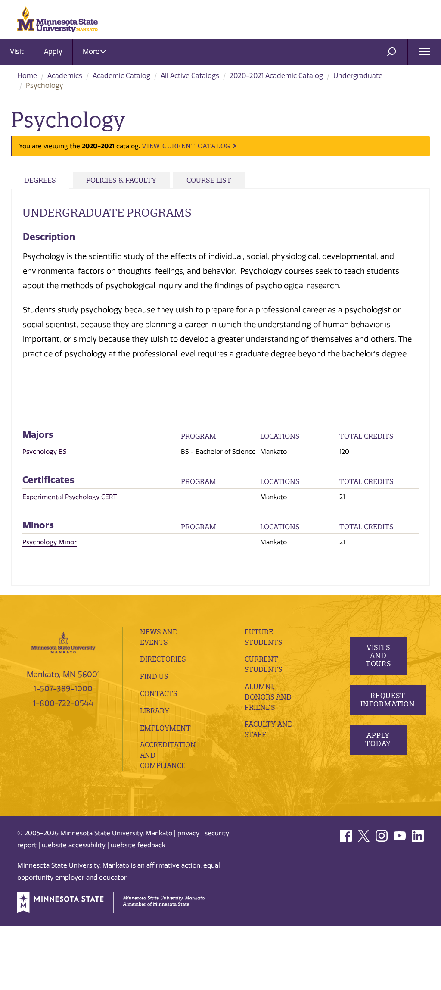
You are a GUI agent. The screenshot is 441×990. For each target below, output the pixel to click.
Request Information (387, 699)
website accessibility (74, 845)
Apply (53, 51)
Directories (163, 659)
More (92, 51)
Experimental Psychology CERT (69, 497)
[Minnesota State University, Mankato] (63, 641)
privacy (188, 833)
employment (165, 728)
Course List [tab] (208, 180)
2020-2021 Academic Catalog (276, 76)
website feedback (138, 845)
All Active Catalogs (190, 76)
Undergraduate (357, 76)
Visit (17, 51)
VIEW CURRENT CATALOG (186, 146)
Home (27, 76)
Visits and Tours (378, 655)
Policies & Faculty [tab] (121, 180)
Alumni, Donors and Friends (268, 697)
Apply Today (378, 739)
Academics (64, 76)
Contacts (158, 693)
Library (154, 710)
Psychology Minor (49, 542)
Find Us (154, 676)
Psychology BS (44, 452)
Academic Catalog (121, 76)
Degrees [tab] (40, 180)
